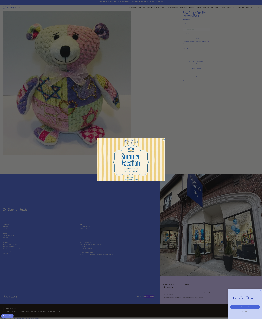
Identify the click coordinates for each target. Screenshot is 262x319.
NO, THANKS (245, 311)
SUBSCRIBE (245, 307)
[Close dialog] (163, 139)
